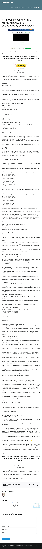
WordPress (3, 546)
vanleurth (4, 478)
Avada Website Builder (13, 545)
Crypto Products (15, 478)
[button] (38, 7)
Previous (35, 14)
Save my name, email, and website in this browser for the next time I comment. (18, 535)
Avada (19, 545)
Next (39, 14)
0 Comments (21, 478)
